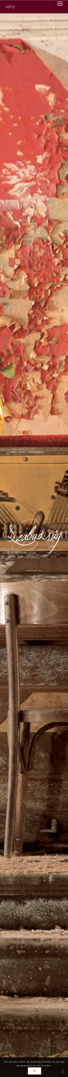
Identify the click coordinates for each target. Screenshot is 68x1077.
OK (34, 1070)
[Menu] (58, 3)
